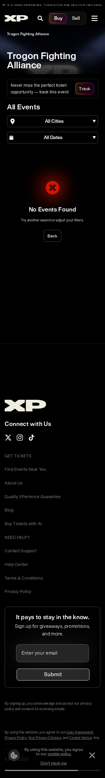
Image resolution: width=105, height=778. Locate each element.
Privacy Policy (18, 591)
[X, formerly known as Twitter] (8, 439)
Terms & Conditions (24, 578)
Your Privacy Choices (44, 737)
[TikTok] (31, 439)
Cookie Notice (80, 737)
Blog (9, 510)
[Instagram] (19, 439)
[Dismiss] (92, 755)
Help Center (16, 564)
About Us (13, 483)
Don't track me (54, 763)
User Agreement (79, 732)
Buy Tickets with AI (23, 524)
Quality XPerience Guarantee (33, 496)
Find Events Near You (25, 469)
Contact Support (20, 551)
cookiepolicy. (59, 754)
